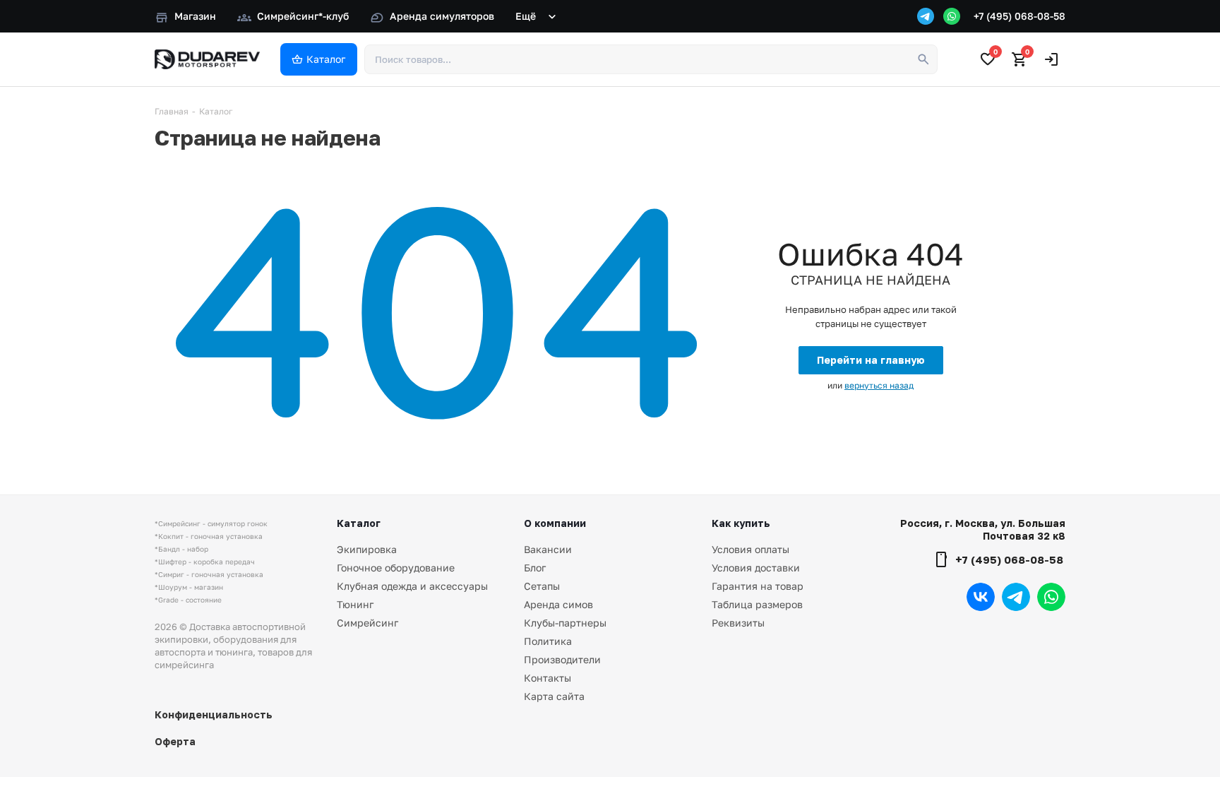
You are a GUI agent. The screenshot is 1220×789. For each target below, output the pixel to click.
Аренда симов (558, 604)
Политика (548, 641)
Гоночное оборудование (396, 568)
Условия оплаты (750, 549)
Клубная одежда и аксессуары (412, 586)
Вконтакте (981, 597)
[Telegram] (925, 16)
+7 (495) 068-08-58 (1019, 16)
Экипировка (367, 549)
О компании (555, 523)
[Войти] (1051, 59)
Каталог (359, 523)
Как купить (741, 523)
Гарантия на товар (757, 586)
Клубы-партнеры (565, 623)
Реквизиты (738, 623)
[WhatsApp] (951, 16)
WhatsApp (1051, 597)
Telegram (1016, 597)
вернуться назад (879, 385)
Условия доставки (756, 568)
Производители (562, 659)
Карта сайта (554, 696)
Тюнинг (355, 604)
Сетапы (542, 586)
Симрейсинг (367, 623)
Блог (535, 568)
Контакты (547, 678)
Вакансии (548, 549)
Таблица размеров (757, 604)
